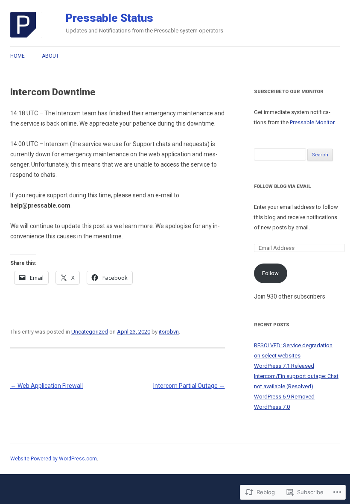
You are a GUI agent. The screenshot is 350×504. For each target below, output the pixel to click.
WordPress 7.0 (272, 407)
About (50, 56)
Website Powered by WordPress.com (53, 459)
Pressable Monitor (312, 122)
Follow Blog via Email (282, 186)
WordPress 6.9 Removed (284, 396)
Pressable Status (109, 18)
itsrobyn (169, 331)
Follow (270, 273)
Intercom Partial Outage (189, 385)
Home (17, 56)
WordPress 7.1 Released (284, 366)
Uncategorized (89, 331)
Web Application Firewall (46, 385)
